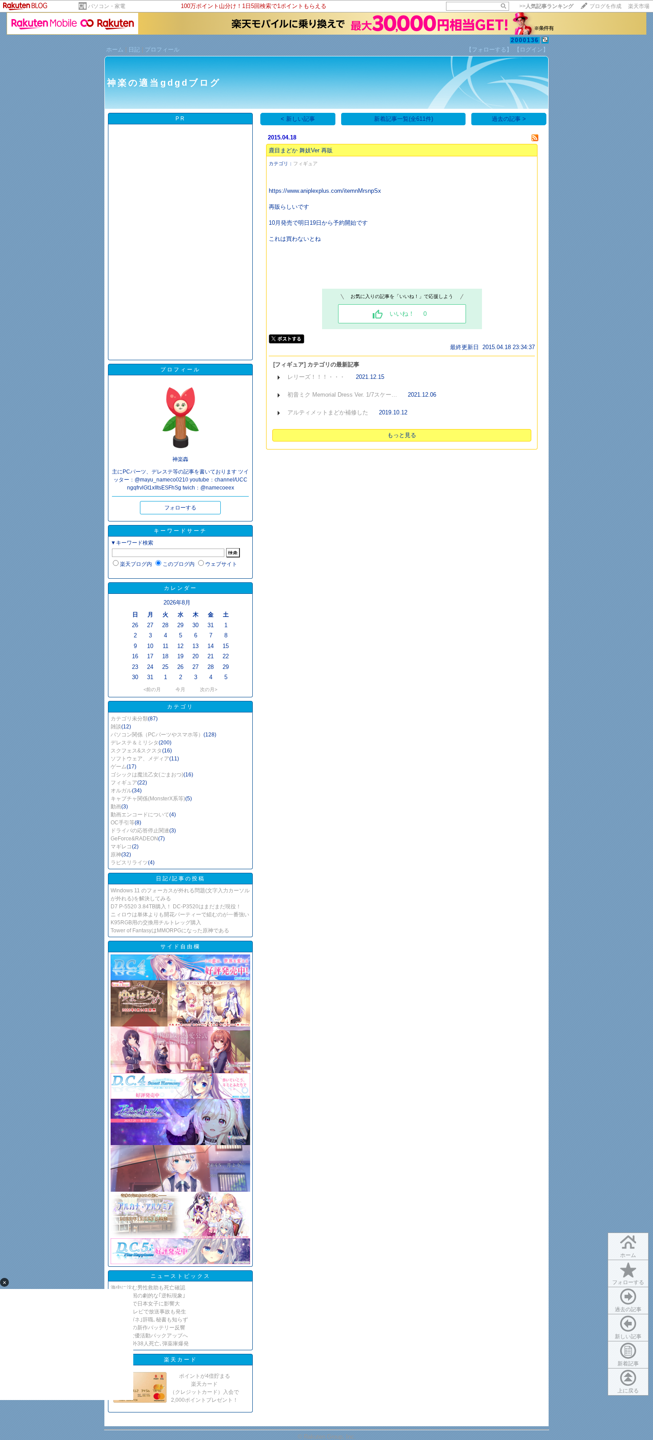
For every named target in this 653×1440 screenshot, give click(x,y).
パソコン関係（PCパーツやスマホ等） (157, 735)
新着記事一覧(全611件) (403, 118)
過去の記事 (628, 1309)
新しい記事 (628, 1336)
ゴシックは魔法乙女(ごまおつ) (147, 775)
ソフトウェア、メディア (140, 759)
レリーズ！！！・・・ (316, 377)
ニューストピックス (181, 1276)
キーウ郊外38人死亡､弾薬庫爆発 (150, 1344)
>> (546, 6)
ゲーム (119, 767)
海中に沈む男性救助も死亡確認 (148, 1288)
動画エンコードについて (140, 814)
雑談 (116, 727)
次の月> (208, 689)
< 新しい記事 (298, 118)
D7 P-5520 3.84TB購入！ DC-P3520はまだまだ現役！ (176, 906)
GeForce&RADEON (134, 838)
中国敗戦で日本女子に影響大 (145, 1304)
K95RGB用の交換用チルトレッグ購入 (156, 922)
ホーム (114, 49)
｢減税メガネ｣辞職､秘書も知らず (149, 1320)
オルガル (121, 791)
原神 (116, 854)
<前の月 (152, 689)
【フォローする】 (489, 49)
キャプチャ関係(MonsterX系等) (148, 799)
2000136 (525, 40)
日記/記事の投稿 (180, 878)
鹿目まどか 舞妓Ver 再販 (301, 150)
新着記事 (628, 1363)
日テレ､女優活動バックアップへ (149, 1336)
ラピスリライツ (129, 862)
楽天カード (180, 1359)
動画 (116, 807)
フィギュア (124, 783)
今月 (180, 689)
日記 (134, 49)
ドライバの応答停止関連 (140, 830)
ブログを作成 (605, 6)
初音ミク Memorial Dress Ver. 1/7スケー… (342, 394)
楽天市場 (638, 6)
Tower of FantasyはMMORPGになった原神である (170, 930)
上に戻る (628, 1391)
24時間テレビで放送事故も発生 (148, 1312)
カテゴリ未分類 (129, 719)
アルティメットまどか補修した (327, 412)
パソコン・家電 (106, 6)
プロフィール (162, 49)
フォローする (628, 1282)
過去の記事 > (509, 118)
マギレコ (121, 846)
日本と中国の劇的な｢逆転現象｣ (148, 1296)
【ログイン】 (531, 49)
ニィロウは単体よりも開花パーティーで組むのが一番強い (180, 914)
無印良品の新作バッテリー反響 (148, 1328)
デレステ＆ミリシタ (135, 743)
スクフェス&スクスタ (136, 751)
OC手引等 (123, 822)
